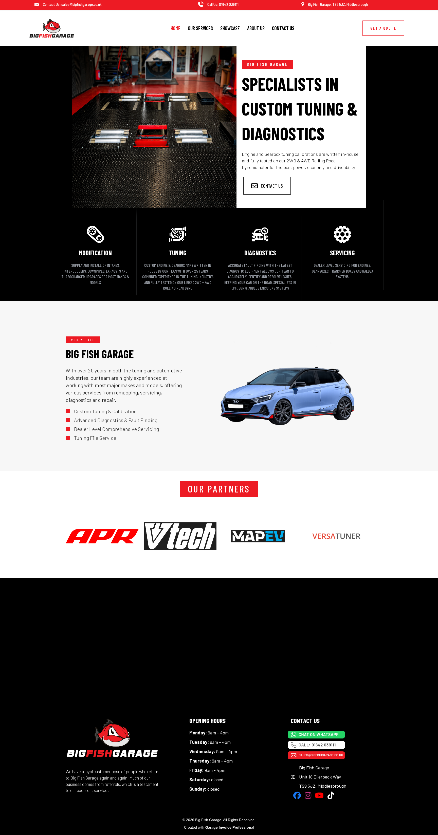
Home (175, 28)
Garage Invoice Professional (229, 827)
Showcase (230, 28)
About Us (256, 28)
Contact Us (283, 28)
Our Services (200, 28)
